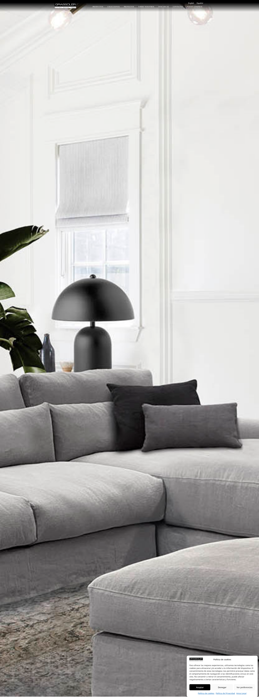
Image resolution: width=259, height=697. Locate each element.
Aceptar (200, 687)
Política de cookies (206, 693)
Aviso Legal (241, 693)
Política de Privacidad (225, 693)
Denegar (222, 687)
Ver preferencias (244, 687)
